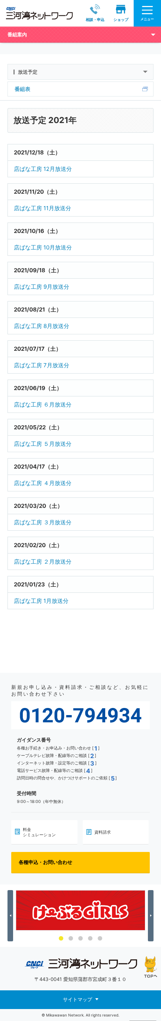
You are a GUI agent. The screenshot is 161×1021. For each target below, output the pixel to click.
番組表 (22, 89)
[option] (80, 910)
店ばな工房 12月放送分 (43, 168)
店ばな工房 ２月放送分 (43, 561)
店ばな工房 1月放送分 (41, 600)
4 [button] (90, 938)
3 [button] (80, 938)
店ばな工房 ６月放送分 (43, 404)
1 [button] (61, 938)
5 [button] (100, 938)
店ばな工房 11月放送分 (42, 208)
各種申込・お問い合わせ (45, 862)
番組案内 (17, 34)
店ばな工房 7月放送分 (41, 365)
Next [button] (152, 916)
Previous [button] (11, 916)
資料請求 (102, 832)
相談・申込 (95, 19)
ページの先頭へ (150, 967)
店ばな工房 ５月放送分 (43, 443)
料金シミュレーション (39, 832)
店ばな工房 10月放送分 (43, 247)
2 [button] (71, 938)
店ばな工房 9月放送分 (41, 286)
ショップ (120, 19)
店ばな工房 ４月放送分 (43, 483)
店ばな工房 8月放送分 (41, 325)
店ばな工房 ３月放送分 (43, 522)
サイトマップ (77, 999)
